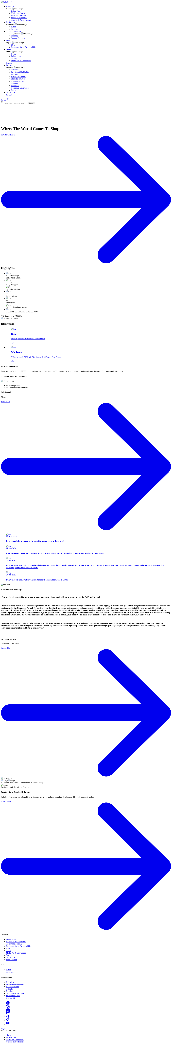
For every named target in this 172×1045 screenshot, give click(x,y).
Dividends (15, 86)
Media (8, 49)
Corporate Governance (20, 88)
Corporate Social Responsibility (23, 47)
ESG (13, 45)
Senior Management (19, 18)
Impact (8, 40)
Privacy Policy (12, 1037)
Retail (13, 27)
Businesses (10, 22)
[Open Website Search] (8, 100)
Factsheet (15, 74)
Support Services (18, 38)
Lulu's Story (16, 11)
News (13, 54)
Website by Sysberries (15, 1042)
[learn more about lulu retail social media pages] (8, 1004)
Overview (15, 70)
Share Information (18, 79)
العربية (9, 95)
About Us (10, 6)
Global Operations (13, 31)
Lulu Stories (16, 56)
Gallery (14, 58)
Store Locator (11, 960)
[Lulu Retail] (6, 2)
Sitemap (9, 1035)
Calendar (14, 83)
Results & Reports (18, 76)
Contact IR (10, 998)
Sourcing (14, 36)
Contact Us (10, 92)
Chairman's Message (19, 13)
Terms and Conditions (15, 1039)
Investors (9, 65)
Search (31, 103)
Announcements (17, 81)
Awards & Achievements (21, 20)
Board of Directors (18, 15)
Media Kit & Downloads (21, 61)
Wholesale (15, 29)
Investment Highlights (20, 72)
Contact (14, 90)
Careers (9, 63)
